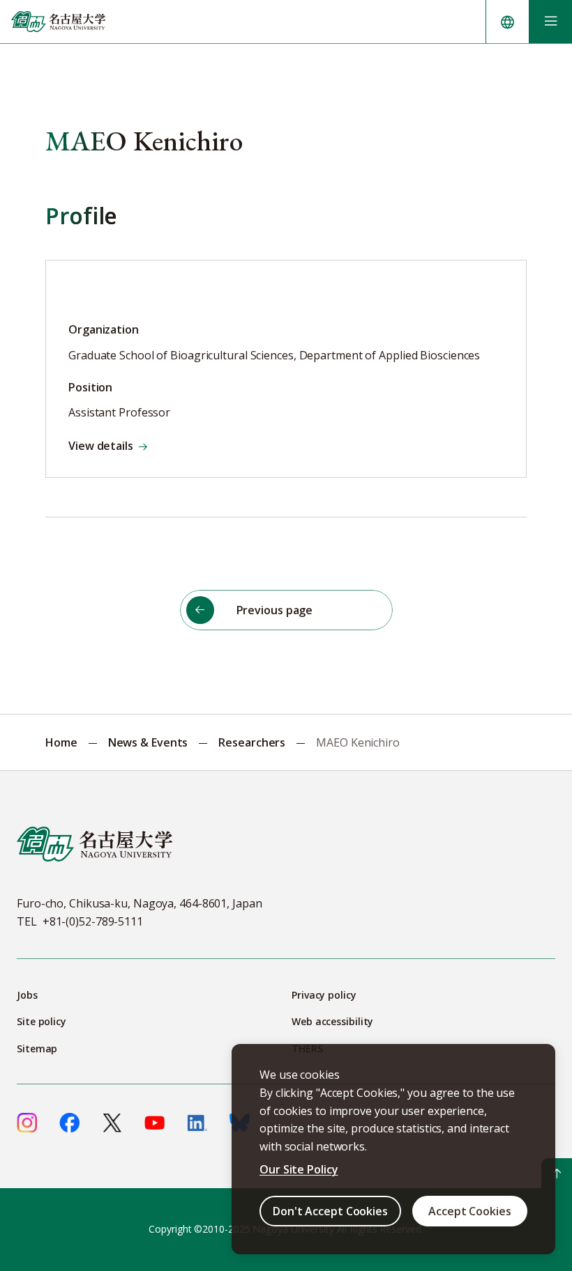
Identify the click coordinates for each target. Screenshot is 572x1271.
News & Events (148, 742)
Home (61, 742)
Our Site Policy (298, 1169)
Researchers (251, 742)
